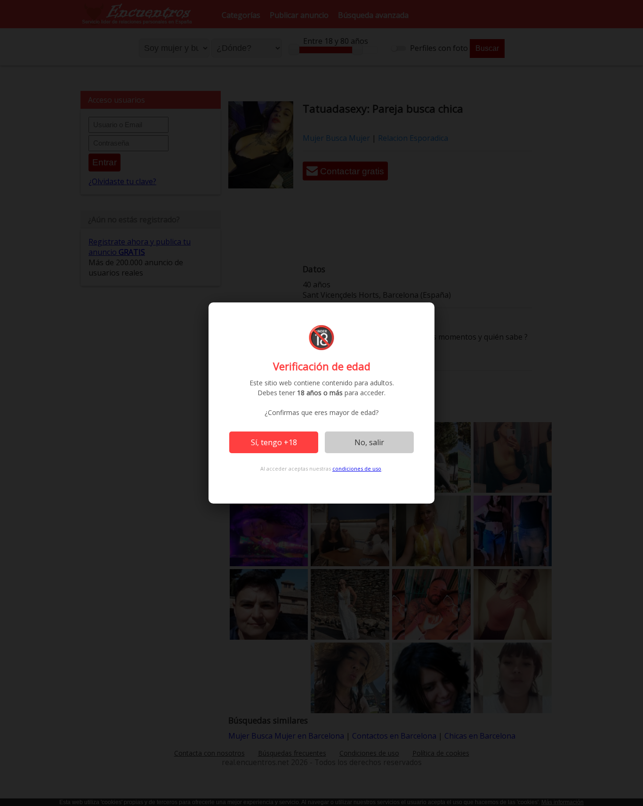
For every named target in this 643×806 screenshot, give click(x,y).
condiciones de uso (356, 468)
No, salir (369, 442)
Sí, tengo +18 (274, 442)
